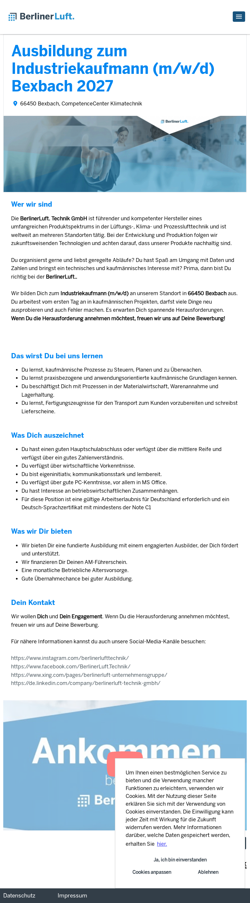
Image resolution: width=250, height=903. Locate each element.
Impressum (72, 895)
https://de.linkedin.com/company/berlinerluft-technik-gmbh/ (85, 683)
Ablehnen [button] (208, 872)
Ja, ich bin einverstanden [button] (180, 860)
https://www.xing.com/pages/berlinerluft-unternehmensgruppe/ (90, 675)
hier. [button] (162, 844)
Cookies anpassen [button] (151, 872)
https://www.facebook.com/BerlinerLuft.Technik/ (71, 667)
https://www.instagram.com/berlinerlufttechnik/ (70, 658)
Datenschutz (19, 895)
